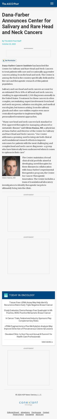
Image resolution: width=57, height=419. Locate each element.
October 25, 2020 (9, 44)
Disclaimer (29, 414)
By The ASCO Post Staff (11, 41)
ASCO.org (39, 414)
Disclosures (36, 412)
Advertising (25, 412)
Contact (46, 412)
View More (46, 342)
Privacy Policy (18, 414)
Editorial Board (13, 412)
